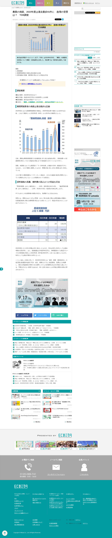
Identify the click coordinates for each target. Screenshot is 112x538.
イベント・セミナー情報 (51, 391)
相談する (40, 3)
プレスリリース (18, 510)
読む (31, 3)
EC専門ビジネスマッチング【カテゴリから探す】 (56, 502)
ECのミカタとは (18, 520)
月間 (99, 57)
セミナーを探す (70, 499)
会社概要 (35, 520)
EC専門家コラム (18, 506)
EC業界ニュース (19, 7)
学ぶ (57, 3)
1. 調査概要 (19, 71)
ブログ (16, 508)
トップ (13, 7)
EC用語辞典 (69, 507)
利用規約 (16, 522)
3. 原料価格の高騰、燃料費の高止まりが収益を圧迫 (32, 75)
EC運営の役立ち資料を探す (73, 501)
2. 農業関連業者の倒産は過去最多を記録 (28, 73)
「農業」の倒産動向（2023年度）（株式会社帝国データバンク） (43, 102)
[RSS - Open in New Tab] (97, 12)
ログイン (78, 520)
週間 (94, 57)
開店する (66, 3)
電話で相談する (37, 502)
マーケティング (27, 7)
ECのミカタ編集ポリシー (21, 513)
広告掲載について (37, 522)
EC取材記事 (17, 503)
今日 (90, 57)
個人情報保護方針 (19, 524)
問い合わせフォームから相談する (39, 499)
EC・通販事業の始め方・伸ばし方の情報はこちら (90, 499)
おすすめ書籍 (70, 505)
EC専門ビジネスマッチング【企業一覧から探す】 (56, 506)
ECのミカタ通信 (53, 525)
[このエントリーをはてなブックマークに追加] (63, 19)
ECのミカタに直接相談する (90, 503)
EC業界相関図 (53, 523)
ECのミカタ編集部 (29, 360)
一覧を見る (37, 421)
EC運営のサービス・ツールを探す (56, 499)
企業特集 (15, 391)
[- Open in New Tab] (87, 152)
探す (49, 3)
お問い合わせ (36, 524)
